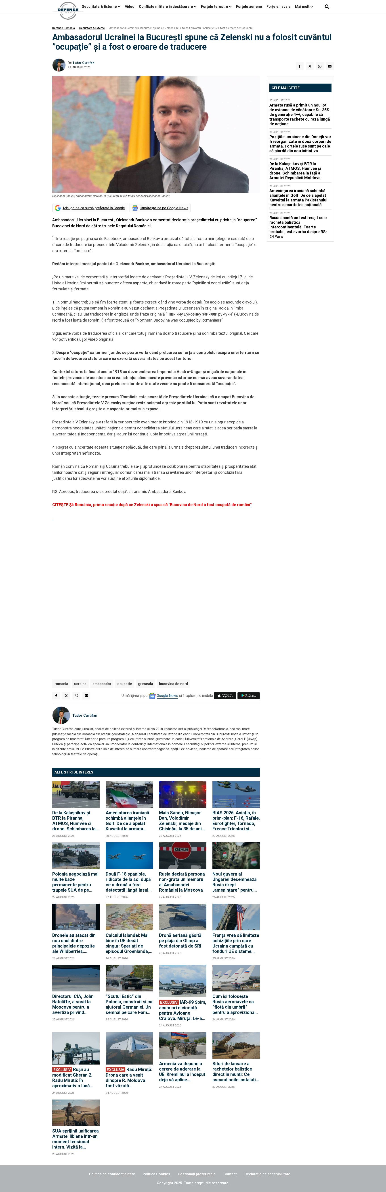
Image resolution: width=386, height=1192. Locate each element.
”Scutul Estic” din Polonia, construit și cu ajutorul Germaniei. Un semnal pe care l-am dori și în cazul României (129, 1004)
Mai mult (302, 6)
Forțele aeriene (249, 6)
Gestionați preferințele (197, 1174)
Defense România (63, 28)
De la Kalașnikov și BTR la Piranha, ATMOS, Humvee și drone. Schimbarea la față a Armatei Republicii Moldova (74, 820)
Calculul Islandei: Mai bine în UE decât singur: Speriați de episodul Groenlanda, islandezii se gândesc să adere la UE (128, 943)
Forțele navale (278, 6)
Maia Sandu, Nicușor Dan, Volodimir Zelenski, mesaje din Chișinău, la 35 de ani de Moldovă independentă (180, 820)
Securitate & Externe (99, 6)
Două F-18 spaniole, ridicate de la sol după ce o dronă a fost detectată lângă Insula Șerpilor (128, 882)
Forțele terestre (214, 6)
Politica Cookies (156, 1174)
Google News (167, 695)
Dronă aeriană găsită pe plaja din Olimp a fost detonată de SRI (180, 941)
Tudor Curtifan (83, 63)
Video (129, 6)
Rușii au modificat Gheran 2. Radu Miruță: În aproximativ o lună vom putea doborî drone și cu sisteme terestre (72, 1077)
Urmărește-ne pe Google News (164, 208)
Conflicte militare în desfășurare (166, 6)
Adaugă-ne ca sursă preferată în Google (94, 208)
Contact (230, 1174)
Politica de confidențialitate (112, 1174)
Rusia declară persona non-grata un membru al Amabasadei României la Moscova (182, 882)
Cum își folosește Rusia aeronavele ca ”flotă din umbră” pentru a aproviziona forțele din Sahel (233, 1004)
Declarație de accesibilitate (267, 1174)
